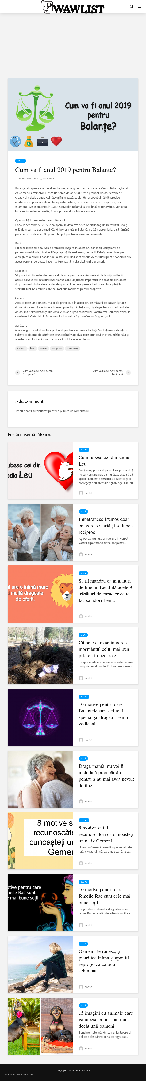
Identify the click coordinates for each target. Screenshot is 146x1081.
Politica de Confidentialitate (19, 1074)
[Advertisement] (73, 45)
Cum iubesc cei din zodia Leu (104, 460)
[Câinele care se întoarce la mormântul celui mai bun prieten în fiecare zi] (40, 655)
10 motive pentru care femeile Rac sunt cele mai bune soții (104, 896)
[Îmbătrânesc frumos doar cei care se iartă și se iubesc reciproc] (40, 532)
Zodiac (20, 160)
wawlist (88, 492)
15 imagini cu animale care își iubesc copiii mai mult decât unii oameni (106, 1019)
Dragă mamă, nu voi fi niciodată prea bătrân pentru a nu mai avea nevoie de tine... (107, 776)
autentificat (40, 411)
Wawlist (86, 1070)
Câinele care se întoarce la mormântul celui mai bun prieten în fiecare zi (105, 649)
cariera (43, 348)
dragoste (57, 348)
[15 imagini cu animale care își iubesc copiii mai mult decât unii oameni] (40, 1026)
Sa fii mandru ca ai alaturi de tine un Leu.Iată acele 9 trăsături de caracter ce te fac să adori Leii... (105, 590)
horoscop (73, 348)
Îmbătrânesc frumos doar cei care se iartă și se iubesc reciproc (107, 525)
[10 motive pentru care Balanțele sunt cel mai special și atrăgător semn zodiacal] (40, 717)
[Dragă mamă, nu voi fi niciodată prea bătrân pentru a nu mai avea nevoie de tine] (40, 779)
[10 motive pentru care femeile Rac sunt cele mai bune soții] (40, 902)
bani (32, 348)
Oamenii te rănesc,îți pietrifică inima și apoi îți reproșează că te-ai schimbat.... (104, 961)
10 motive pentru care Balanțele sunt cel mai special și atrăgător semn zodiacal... (103, 714)
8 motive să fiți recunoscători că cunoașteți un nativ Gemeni (106, 834)
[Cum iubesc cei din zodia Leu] (40, 470)
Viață (83, 511)
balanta (21, 348)
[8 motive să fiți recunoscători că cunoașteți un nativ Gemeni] (40, 840)
